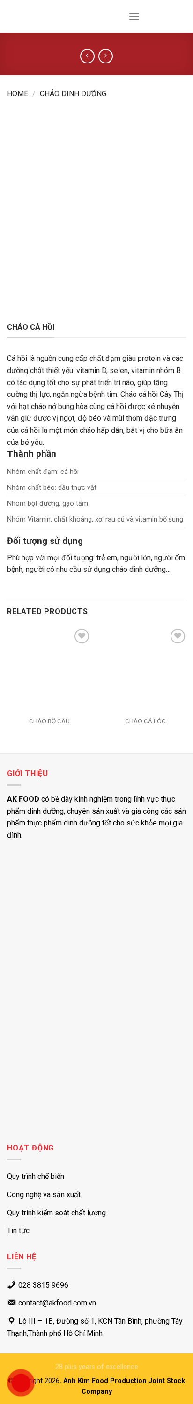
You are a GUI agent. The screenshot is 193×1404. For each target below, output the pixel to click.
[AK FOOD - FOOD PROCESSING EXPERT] (35, 16)
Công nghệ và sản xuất (44, 1194)
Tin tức (18, 1230)
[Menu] (134, 16)
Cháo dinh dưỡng (73, 93)
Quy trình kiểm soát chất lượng (56, 1212)
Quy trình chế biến (35, 1176)
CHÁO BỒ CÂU (49, 721)
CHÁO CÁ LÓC (145, 721)
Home (17, 93)
